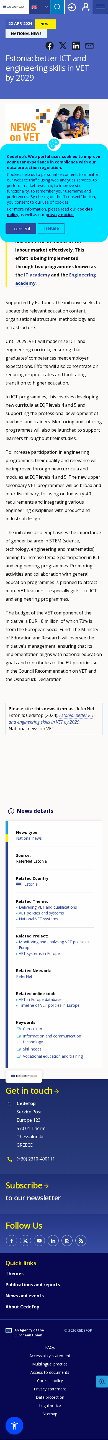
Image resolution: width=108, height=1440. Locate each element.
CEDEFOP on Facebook (11, 1240)
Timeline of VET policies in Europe (49, 1005)
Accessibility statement (49, 1355)
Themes (15, 1273)
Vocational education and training (53, 1056)
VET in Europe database (40, 999)
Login (72, 7)
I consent (20, 229)
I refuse (51, 228)
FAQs (50, 1347)
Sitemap (50, 1413)
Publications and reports (33, 1285)
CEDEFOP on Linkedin (53, 1240)
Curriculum (32, 1028)
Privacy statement (50, 1389)
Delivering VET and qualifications (48, 907)
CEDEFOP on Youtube (39, 1240)
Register (86, 7)
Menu (100, 7)
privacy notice (59, 214)
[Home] (13, 7)
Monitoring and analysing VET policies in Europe (55, 944)
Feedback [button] (102, 1382)
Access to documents (49, 1372)
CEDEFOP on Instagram (67, 1240)
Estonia (31, 884)
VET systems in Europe (39, 953)
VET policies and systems (41, 913)
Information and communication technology (52, 1038)
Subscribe (24, 1185)
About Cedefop (22, 1307)
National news (29, 838)
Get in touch (29, 1090)
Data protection (50, 1397)
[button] (49, 45)
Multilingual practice (50, 1364)
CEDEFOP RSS (80, 1240)
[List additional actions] (45, 7)
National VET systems (38, 918)
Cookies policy (50, 1380)
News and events (25, 1296)
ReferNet (24, 976)
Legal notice (50, 1405)
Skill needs (32, 1049)
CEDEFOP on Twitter (25, 1240)
